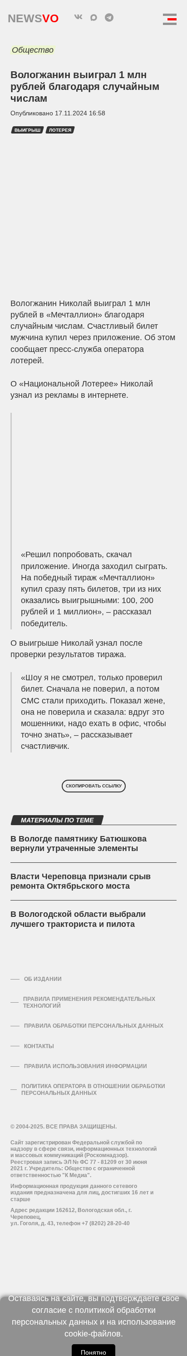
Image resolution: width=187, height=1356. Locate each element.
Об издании (43, 979)
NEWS (33, 16)
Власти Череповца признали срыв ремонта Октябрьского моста (80, 881)
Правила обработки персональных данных (93, 1026)
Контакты (39, 1046)
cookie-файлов (92, 1333)
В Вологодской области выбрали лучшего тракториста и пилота (78, 919)
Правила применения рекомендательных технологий (89, 1002)
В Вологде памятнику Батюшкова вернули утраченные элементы (78, 843)
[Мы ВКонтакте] (78, 17)
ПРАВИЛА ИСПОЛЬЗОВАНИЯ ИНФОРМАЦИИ (85, 1066)
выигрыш (27, 130)
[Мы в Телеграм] (109, 17)
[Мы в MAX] (93, 17)
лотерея (60, 130)
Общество (33, 49)
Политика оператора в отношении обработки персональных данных (93, 1089)
